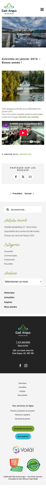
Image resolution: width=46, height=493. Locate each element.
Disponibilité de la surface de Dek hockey (21, 231)
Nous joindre (10, 307)
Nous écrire (23, 346)
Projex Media (33, 479)
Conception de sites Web (17, 479)
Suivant (28, 193)
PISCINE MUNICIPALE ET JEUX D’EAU (20, 227)
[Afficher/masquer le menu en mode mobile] (42, 9)
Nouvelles (26, 154)
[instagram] (25, 365)
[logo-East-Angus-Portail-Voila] (23, 447)
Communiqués (10, 255)
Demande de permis (22, 419)
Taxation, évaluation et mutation (22, 411)
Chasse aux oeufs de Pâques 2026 (19, 235)
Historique (9, 293)
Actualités (8, 251)
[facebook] (20, 365)
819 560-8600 (24, 342)
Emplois (8, 302)
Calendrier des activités (28, 117)
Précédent (17, 193)
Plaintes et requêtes (22, 415)
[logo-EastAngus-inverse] (23, 325)
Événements (9, 259)
